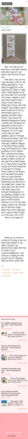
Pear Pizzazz (16, 270)
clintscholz (18, 436)
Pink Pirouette (6, 273)
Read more (22, 340)
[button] (26, 27)
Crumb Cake (6, 270)
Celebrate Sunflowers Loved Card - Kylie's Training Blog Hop (11, 370)
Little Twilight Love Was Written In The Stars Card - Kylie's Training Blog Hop (11, 393)
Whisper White (18, 273)
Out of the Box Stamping (14, 9)
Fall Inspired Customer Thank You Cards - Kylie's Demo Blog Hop (11, 325)
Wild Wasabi (6, 276)
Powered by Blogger (15, 433)
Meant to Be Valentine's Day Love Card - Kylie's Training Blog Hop (11, 347)
